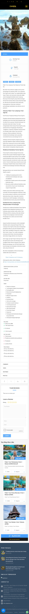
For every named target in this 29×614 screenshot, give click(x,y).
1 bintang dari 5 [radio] (8, 402)
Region (5, 81)
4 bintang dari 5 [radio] (14, 402)
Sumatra (11, 81)
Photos (5, 375)
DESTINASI (5, 371)
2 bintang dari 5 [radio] (10, 402)
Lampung (18, 81)
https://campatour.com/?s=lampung (14, 257)
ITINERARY (5, 364)
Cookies (16, 612)
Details (5, 54)
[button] (3, 611)
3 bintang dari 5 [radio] (12, 402)
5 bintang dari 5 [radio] (16, 402)
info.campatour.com (8, 603)
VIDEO (4, 368)
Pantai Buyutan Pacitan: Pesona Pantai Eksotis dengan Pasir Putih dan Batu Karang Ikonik (16, 559)
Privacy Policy (21, 612)
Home (2, 11)
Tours (6, 11)
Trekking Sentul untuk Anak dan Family (16, 551)
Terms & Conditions (9, 612)
